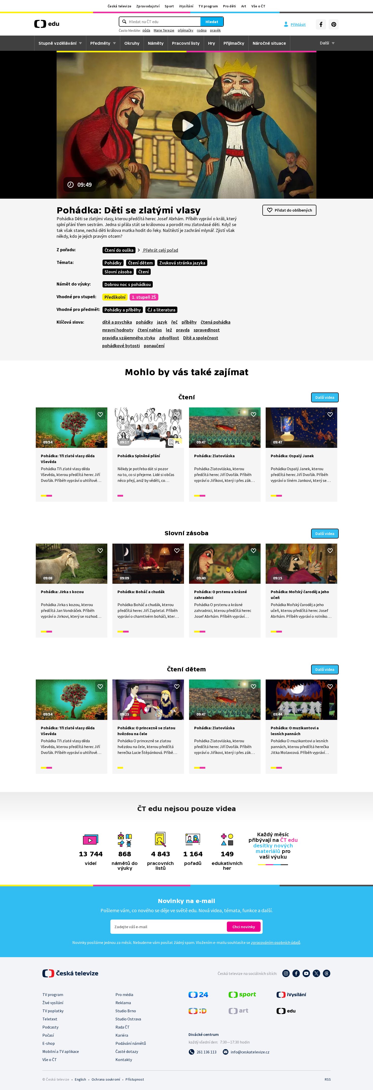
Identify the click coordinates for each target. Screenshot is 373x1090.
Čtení (143, 272)
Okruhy (132, 43)
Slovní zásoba (118, 272)
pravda (183, 330)
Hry (211, 43)
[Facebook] (321, 24)
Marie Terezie (164, 30)
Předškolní (115, 297)
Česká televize (119, 6)
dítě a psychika (117, 322)
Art (243, 6)
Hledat (212, 21)
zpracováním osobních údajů (275, 942)
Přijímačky (234, 43)
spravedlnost (207, 330)
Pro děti (229, 6)
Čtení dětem (140, 263)
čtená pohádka (215, 322)
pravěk (215, 30)
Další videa (324, 397)
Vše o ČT (258, 6)
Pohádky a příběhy (123, 310)
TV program (208, 6)
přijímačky (185, 30)
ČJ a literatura (161, 310)
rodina (202, 30)
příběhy (189, 322)
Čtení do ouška (119, 250)
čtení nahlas (150, 330)
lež (169, 330)
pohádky (144, 322)
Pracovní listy (186, 43)
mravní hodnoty (117, 330)
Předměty (100, 43)
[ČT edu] (46, 25)
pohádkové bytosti (121, 346)
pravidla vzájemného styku (128, 338)
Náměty (156, 43)
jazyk (162, 322)
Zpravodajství (148, 6)
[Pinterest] (334, 24)
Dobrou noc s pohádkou (128, 284)
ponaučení (154, 346)
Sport (169, 6)
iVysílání (186, 6)
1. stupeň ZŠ (144, 297)
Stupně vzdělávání (57, 43)
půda (146, 30)
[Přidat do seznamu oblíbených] (100, 414)
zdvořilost (169, 338)
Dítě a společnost (200, 338)
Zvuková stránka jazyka (182, 263)
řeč (174, 322)
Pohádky (113, 263)
